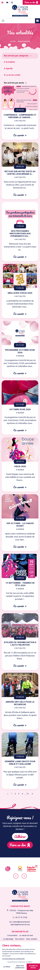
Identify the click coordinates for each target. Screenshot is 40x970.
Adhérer (20, 836)
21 (28, 794)
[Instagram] (12, 2)
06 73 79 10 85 (21, 917)
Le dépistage (8, 939)
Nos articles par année (14, 83)
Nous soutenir (31, 939)
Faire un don (29, 2)
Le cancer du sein (26, 935)
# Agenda (8, 68)
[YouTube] (7, 2)
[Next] (32, 794)
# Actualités (9, 62)
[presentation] (15, 876)
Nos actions (19, 939)
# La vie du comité (12, 75)
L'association (12, 935)
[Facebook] (2, 2)
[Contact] (37, 20)
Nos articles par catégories (16, 56)
